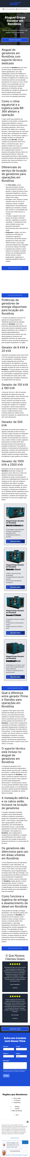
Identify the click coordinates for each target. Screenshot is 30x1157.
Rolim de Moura (17, 1111)
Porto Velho (17, 1098)
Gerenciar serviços (14, 1137)
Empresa (6, 1046)
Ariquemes (17, 1102)
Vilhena (17, 1106)
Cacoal (17, 1108)
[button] (27, 1122)
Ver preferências (15, 1151)
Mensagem (6, 1060)
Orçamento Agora (15, 1029)
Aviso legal (25, 1154)
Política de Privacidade (17, 1154)
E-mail (18, 1046)
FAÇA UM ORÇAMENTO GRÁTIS (15, 688)
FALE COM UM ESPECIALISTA (15, 295)
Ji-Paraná (17, 1100)
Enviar (6, 1075)
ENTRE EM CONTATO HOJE (15, 268)
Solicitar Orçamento (15, 40)
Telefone (6, 1053)
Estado (18, 1053)
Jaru (17, 1115)
